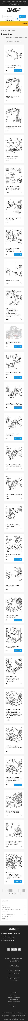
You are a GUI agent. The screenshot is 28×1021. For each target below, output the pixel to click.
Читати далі (18, 70)
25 (15, 893)
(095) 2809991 (9, 20)
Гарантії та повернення (21, 1)
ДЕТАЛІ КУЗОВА (6, 907)
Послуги (14, 1006)
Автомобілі (14, 992)
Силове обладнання (14, 997)
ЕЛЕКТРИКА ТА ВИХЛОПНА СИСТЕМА (12, 909)
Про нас (4, 1)
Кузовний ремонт (14, 1004)
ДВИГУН (4, 905)
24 (12, 893)
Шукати (22, 16)
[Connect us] (8, 949)
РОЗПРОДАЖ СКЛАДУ (8, 916)
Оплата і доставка (11, 1)
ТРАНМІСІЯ (5, 918)
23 (9, 893)
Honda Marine (14, 999)
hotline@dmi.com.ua (15, 4)
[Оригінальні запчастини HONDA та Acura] (14, 11)
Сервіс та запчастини (14, 1001)
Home (2, 30)
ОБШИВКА (7, 30)
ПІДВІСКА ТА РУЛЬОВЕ (8, 914)
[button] (24, 23)
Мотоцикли (14, 995)
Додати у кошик (21, 100)
